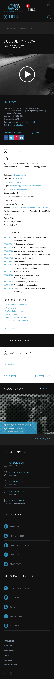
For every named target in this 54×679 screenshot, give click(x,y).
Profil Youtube (17, 554)
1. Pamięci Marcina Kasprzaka (15, 305)
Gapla (12, 607)
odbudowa (20, 125)
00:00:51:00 (8, 254)
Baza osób (8, 660)
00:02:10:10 (8, 272)
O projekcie (9, 641)
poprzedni (12, 376)
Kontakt (7, 655)
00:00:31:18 (8, 248)
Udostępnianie (10, 650)
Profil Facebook (18, 526)
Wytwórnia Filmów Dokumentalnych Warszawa (30, 208)
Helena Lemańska (19, 175)
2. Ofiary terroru (10, 308)
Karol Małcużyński (20, 179)
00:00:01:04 (8, 237)
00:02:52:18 (8, 289)
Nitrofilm (14, 625)
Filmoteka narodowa (20, 588)
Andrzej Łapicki (15, 182)
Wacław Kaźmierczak (18, 189)
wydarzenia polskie (29, 122)
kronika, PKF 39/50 (27, 28)
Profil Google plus (19, 545)
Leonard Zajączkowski (19, 186)
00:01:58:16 (8, 265)
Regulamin (8, 646)
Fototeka (14, 597)
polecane (41, 439)
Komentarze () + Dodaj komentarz (17, 133)
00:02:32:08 (8, 282)
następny (42, 376)
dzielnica (11, 125)
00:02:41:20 (8, 285)
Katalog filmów (10, 665)
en (48, 4)
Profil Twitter (16, 564)
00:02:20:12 (8, 275)
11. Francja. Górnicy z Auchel (15, 318)
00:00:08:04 (8, 244)
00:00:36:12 (8, 251)
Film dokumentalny (10, 28)
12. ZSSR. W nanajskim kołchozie (17, 321)
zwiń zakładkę (9, 328)
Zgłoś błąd (35, 133)
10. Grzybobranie (10, 314)
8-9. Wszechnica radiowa (13, 311)
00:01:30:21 (8, 261)
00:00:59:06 (8, 258)
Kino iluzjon (16, 616)
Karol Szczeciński (35, 186)
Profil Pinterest (17, 536)
